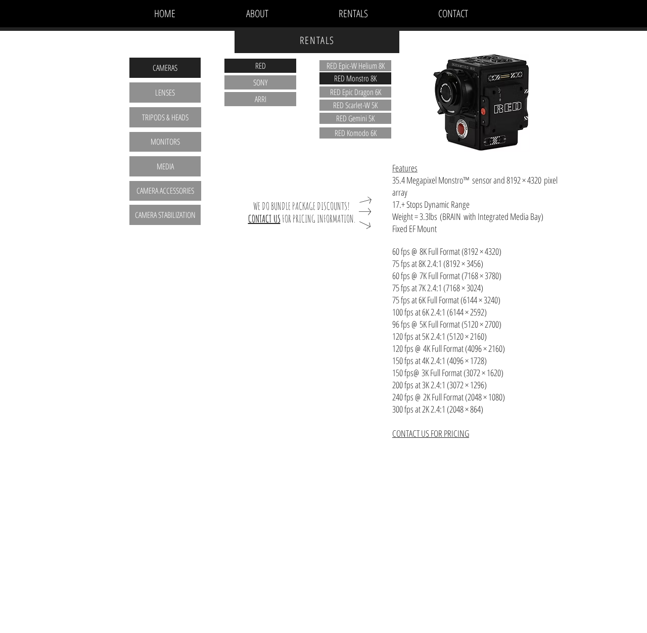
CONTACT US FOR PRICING (430, 433)
